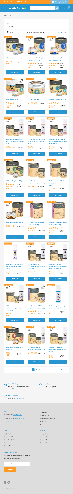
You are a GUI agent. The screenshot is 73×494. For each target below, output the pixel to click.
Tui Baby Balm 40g (33, 99)
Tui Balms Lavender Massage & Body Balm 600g (58, 223)
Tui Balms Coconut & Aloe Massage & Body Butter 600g (57, 183)
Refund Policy (44, 437)
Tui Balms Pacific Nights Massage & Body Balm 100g (36, 307)
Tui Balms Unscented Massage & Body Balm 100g (36, 349)
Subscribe (10, 469)
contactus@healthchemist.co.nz (14, 422)
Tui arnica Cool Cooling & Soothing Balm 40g (57, 59)
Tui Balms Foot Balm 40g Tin (14, 222)
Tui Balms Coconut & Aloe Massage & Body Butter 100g (36, 182)
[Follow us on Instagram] (8, 482)
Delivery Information (46, 434)
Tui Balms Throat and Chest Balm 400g (14, 349)
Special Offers (8, 446)
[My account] (64, 8)
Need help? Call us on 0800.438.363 (15, 2)
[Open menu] (5, 8)
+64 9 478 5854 (19, 418)
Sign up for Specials (61, 2)
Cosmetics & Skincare (11, 440)
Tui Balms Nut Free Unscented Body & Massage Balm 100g (36, 266)
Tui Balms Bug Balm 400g (14, 181)
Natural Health (8, 437)
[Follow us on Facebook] (5, 482)
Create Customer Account (48, 418)
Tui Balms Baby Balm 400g (57, 99)
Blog (41, 424)
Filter (11, 32)
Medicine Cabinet (9, 434)
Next (62, 370)
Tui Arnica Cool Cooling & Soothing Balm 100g (35, 59)
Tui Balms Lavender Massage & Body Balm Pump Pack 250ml (14, 266)
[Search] (57, 8)
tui (10, 15)
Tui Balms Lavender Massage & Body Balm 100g (36, 223)
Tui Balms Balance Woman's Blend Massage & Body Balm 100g (15, 141)
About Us (43, 421)
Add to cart (14, 72)
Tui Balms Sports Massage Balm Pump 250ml (57, 307)
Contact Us (43, 412)
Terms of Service (45, 443)
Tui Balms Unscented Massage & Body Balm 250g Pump (58, 350)
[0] (67, 8)
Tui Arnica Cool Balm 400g (14, 58)
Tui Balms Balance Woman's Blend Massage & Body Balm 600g (36, 141)
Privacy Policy (44, 440)
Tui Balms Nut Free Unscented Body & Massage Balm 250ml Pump (58, 266)
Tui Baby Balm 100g (12, 99)
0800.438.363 (19, 398)
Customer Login (45, 415)
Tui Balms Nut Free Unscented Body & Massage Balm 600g (14, 308)
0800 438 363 (17, 414)
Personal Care (8, 443)
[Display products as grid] (62, 32)
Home (5, 15)
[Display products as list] (65, 32)
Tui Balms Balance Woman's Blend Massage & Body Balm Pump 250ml (58, 141)
